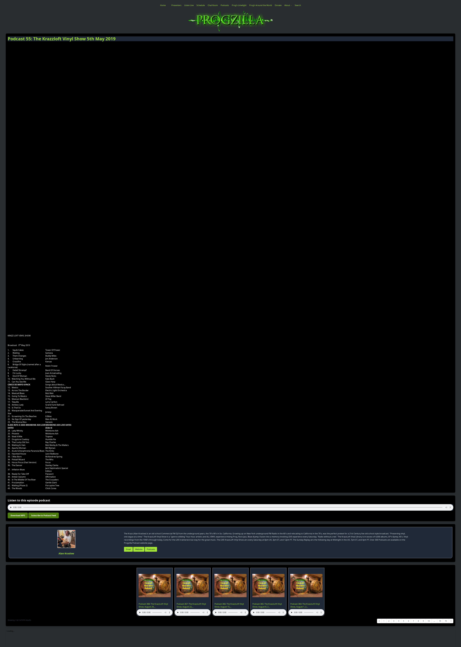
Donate (278, 5)
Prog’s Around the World (260, 5)
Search (298, 5)
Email (128, 549)
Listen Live (189, 5)
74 (440, 621)
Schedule (201, 5)
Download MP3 (18, 515)
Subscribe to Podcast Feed (43, 515)
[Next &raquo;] (451, 621)
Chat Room (213, 5)
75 (446, 621)
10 (429, 621)
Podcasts (225, 5)
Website (139, 549)
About (287, 5)
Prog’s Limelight (239, 5)
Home (163, 5)
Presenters (176, 5)
